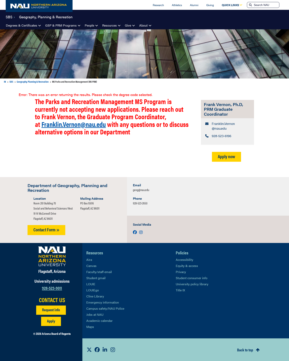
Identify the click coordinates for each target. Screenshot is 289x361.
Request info (51, 309)
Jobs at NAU (94, 314)
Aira (89, 259)
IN (5, 81)
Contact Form (44, 229)
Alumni (194, 5)
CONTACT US (52, 300)
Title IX (180, 290)
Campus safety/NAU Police (105, 308)
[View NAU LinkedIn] (105, 350)
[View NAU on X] (89, 350)
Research (158, 5)
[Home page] (39, 6)
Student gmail (96, 278)
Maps (90, 327)
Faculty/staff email (99, 272)
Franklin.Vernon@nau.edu (73, 124)
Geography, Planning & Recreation (46, 16)
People (89, 25)
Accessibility (184, 259)
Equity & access (187, 266)
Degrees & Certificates (21, 25)
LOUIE (90, 284)
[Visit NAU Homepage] (52, 256)
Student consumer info (191, 278)
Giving (210, 5)
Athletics (177, 5)
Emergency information (102, 302)
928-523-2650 (140, 203)
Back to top (245, 350)
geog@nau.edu (141, 189)
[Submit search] (250, 5)
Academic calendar (99, 320)
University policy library (192, 284)
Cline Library (95, 296)
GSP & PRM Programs (61, 25)
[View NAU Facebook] (97, 350)
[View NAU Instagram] (113, 350)
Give (128, 25)
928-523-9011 (52, 288)
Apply (51, 321)
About (143, 25)
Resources (109, 25)
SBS (9, 16)
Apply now (226, 156)
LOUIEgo (92, 290)
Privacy (181, 272)
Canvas (91, 266)
